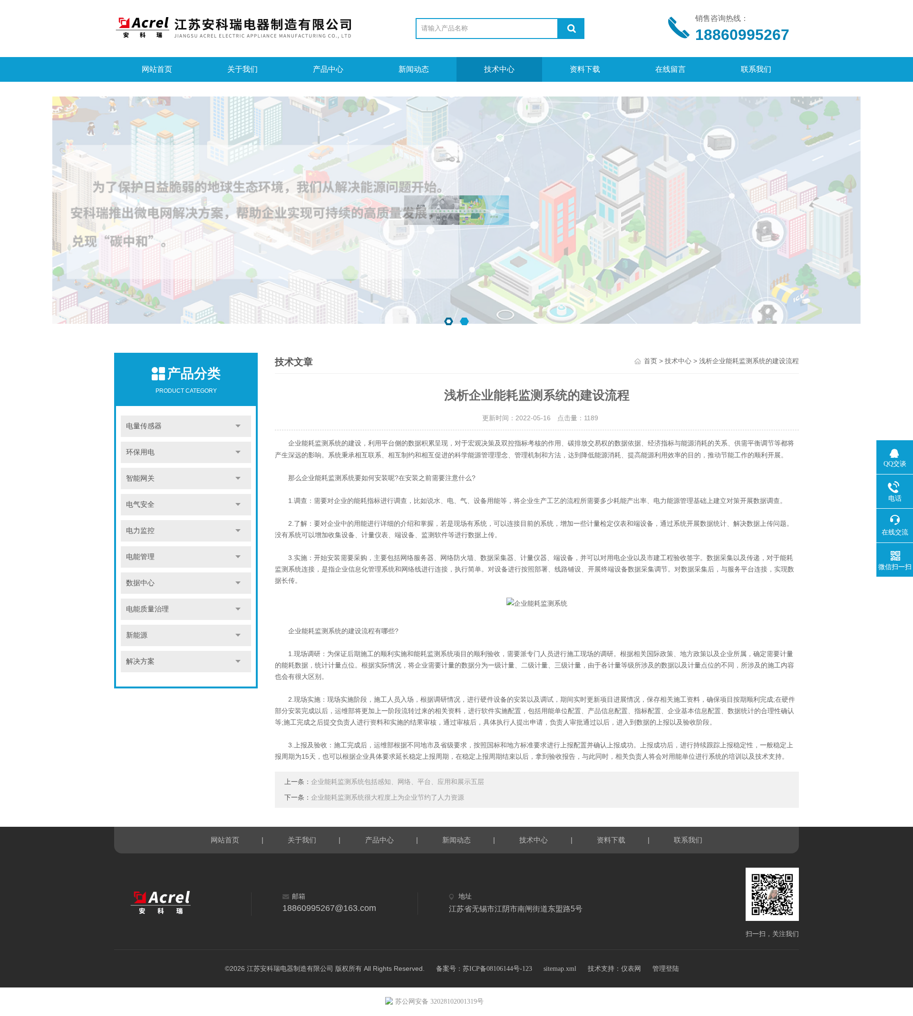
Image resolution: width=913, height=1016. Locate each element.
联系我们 (756, 69)
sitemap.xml (560, 968)
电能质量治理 (147, 609)
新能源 (136, 635)
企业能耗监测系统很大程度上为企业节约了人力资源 (387, 797)
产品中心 (328, 69)
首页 (650, 361)
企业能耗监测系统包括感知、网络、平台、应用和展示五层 (397, 781)
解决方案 (140, 661)
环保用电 (140, 452)
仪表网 (631, 968)
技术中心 (499, 69)
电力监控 (140, 530)
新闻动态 (413, 69)
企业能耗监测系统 (314, 443)
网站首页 (157, 69)
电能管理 (140, 557)
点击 (238, 426)
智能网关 (140, 478)
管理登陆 (665, 968)
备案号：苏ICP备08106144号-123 (484, 968)
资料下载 (585, 69)
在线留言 (670, 69)
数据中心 (140, 583)
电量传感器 (144, 426)
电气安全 (140, 504)
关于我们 (242, 69)
